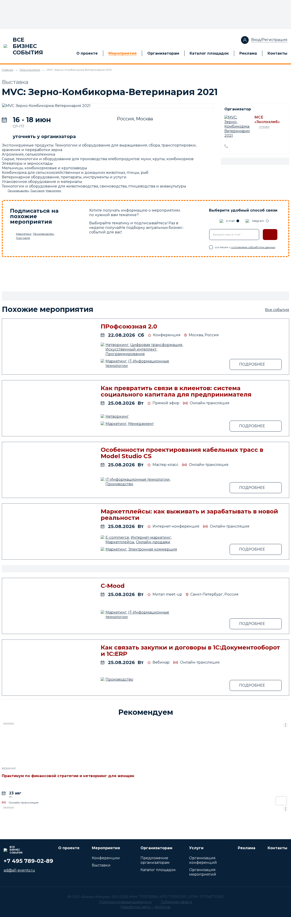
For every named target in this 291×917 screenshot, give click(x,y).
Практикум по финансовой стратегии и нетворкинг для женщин (68, 776)
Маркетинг (53, 190)
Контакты (277, 53)
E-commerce (117, 537)
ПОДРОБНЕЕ (252, 364)
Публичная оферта (176, 902)
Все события (277, 310)
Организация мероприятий (202, 872)
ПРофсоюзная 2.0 (129, 326)
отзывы (264, 126)
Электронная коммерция (152, 549)
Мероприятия (122, 53)
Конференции (106, 858)
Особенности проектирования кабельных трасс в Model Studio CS (182, 453)
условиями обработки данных (253, 247)
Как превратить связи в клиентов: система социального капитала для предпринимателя (176, 391)
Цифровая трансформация (156, 345)
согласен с (245, 247)
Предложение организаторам (155, 860)
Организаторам (163, 53)
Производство (18, 190)
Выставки (101, 865)
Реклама (248, 53)
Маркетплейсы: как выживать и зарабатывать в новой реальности (189, 514)
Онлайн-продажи (153, 542)
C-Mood (113, 586)
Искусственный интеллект (130, 349)
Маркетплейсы (119, 542)
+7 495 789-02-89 (28, 861)
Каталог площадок (209, 53)
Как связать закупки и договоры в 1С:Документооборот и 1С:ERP (190, 650)
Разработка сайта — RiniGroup (145, 907)
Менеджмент (141, 424)
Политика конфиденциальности (125, 902)
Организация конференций (203, 860)
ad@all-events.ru (19, 870)
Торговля (37, 190)
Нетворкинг (117, 345)
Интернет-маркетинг (151, 537)
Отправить (270, 234)
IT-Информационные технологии (137, 479)
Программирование (125, 354)
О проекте (87, 53)
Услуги (196, 848)
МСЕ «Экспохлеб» (267, 119)
